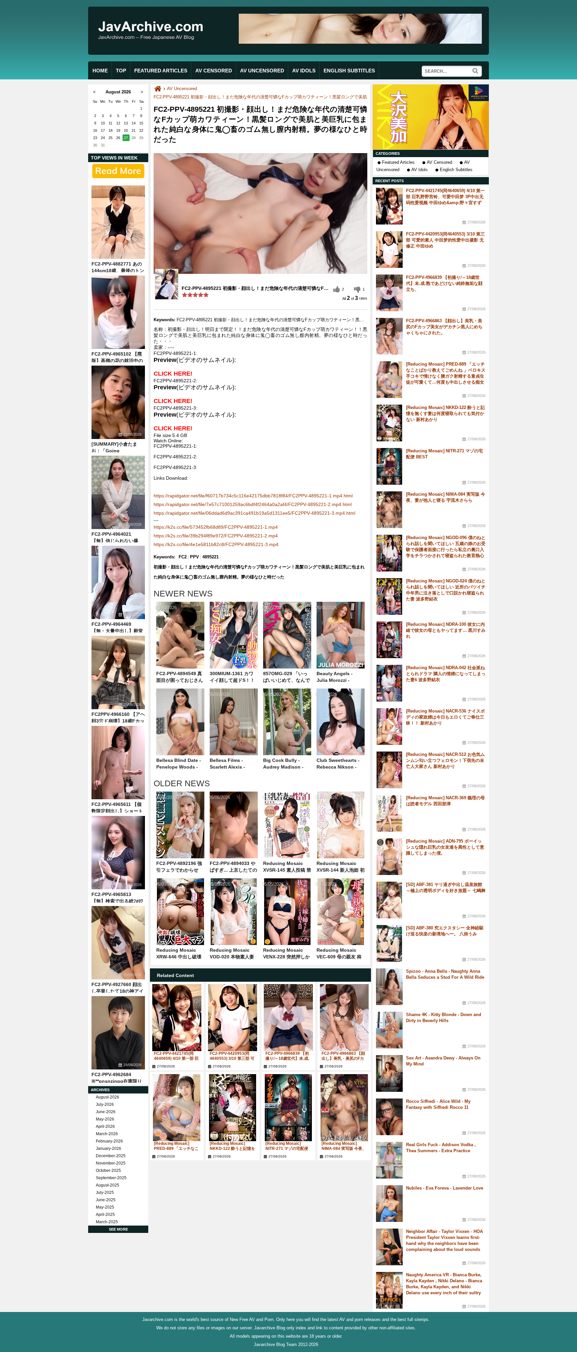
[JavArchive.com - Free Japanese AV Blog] (153, 46)
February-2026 (109, 1141)
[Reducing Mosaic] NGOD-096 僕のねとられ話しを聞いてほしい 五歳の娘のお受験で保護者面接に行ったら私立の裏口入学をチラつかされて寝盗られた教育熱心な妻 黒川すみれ (446, 549)
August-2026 (107, 1097)
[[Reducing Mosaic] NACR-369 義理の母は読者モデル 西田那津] (389, 813)
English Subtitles (456, 169)
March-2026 (107, 1134)
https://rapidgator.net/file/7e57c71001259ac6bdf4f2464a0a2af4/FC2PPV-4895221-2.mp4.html (253, 504)
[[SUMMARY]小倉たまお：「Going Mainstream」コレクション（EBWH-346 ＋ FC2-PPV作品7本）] (118, 402)
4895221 (210, 556)
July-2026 (105, 1104)
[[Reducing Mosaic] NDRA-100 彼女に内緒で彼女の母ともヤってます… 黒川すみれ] (389, 639)
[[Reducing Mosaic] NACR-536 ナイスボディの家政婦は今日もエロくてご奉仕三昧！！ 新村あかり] (389, 726)
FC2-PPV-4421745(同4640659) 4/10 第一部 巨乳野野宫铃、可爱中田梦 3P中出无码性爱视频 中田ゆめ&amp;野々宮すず (445, 196)
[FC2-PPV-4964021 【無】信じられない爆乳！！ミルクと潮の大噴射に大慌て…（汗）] (118, 492)
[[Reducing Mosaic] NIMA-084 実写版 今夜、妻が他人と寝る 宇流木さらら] (344, 1107)
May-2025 (105, 1207)
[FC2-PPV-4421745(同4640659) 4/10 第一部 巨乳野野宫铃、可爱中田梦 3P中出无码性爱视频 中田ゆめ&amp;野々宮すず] (176, 1017)
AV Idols (419, 169)
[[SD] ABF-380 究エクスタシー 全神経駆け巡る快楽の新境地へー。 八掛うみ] (389, 943)
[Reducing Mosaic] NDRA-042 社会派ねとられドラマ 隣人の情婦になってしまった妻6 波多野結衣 (446, 673)
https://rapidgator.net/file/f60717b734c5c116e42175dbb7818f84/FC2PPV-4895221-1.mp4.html (253, 495)
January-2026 (108, 1148)
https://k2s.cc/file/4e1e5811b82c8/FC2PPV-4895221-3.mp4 (216, 544)
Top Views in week (114, 157)
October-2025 (108, 1170)
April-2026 (105, 1126)
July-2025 (105, 1192)
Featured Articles (398, 162)
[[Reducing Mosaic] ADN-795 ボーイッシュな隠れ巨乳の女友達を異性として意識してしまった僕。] (389, 856)
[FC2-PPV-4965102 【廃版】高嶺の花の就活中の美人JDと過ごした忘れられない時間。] (118, 312)
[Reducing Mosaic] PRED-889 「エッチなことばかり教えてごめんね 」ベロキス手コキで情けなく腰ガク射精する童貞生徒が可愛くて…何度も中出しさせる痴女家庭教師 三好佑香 (446, 376)
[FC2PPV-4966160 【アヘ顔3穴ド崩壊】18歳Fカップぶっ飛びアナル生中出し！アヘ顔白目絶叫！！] (118, 672)
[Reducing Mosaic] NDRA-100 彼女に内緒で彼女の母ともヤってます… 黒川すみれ (446, 630)
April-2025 (105, 1214)
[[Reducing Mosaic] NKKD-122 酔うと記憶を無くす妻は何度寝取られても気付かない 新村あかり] (232, 1107)
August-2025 (107, 1185)
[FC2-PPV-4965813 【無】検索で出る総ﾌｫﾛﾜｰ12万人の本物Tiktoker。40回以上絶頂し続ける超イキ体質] (118, 852)
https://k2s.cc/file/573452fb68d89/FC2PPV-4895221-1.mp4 (216, 527)
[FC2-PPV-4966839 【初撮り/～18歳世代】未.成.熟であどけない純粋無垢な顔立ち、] (288, 1017)
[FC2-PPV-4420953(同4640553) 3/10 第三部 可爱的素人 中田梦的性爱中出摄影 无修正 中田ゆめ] (232, 1017)
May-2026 (105, 1119)
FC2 (183, 556)
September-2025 (111, 1178)
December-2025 (111, 1156)
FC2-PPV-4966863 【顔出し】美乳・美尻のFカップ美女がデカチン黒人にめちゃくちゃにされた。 (444, 326)
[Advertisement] (431, 116)
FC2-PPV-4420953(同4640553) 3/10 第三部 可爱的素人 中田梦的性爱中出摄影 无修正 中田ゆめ (445, 240)
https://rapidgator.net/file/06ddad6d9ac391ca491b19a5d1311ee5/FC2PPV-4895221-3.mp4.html (254, 513)
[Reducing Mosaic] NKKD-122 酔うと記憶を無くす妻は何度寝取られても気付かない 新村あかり (445, 413)
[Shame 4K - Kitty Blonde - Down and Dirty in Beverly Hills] (389, 1030)
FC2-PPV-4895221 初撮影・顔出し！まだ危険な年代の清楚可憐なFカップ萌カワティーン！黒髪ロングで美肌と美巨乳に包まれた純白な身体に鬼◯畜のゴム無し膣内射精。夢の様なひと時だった (343, 96)
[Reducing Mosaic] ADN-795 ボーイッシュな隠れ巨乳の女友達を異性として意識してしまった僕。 (445, 847)
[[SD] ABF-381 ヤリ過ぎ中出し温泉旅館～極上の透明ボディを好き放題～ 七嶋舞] (389, 900)
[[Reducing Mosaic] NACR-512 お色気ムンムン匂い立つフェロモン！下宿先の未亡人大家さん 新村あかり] (389, 770)
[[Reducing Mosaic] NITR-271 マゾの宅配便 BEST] (288, 1107)
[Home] (158, 88)
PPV (194, 556)
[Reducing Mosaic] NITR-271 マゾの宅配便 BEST (286, 1148)
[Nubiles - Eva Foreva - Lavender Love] (389, 1203)
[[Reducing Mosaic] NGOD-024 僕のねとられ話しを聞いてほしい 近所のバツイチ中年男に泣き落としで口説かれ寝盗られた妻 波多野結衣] (389, 596)
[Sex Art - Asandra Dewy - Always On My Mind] (389, 1073)
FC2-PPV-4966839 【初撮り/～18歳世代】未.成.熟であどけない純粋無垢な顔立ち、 (444, 283)
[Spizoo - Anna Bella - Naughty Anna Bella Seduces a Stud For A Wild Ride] (389, 986)
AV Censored (439, 162)
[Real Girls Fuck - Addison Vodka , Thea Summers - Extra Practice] (389, 1160)
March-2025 (107, 1222)
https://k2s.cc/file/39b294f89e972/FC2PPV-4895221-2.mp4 (216, 535)
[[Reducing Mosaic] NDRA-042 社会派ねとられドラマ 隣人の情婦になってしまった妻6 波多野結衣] (389, 683)
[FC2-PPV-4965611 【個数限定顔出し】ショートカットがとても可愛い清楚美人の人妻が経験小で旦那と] (118, 762)
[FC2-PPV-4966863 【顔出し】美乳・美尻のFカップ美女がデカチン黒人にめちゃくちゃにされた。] (344, 1017)
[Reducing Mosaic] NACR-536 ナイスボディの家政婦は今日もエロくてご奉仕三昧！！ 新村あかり (445, 717)
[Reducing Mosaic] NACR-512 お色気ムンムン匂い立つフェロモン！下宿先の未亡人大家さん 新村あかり (445, 760)
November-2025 (111, 1163)
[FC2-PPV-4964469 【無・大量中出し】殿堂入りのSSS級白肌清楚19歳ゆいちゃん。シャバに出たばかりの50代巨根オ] (118, 582)
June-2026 (106, 1111)
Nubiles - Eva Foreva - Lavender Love (444, 1188)
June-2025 (106, 1200)
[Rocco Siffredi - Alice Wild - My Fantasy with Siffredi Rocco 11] (389, 1116)
